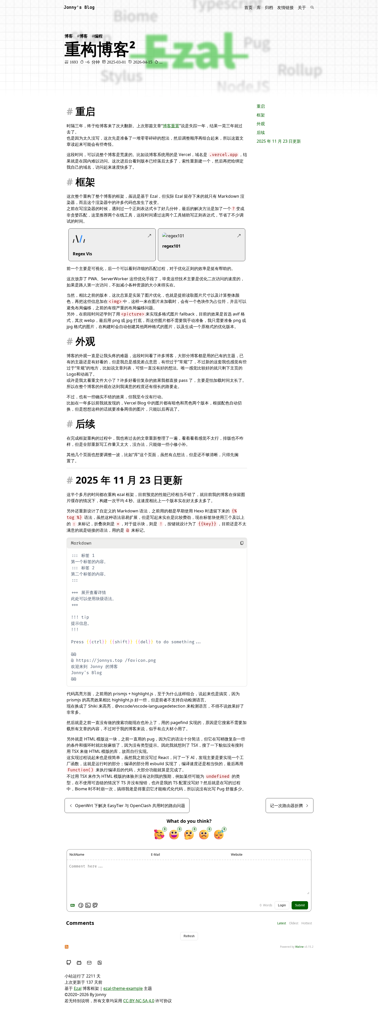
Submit (300, 905)
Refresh (189, 936)
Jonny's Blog (79, 7)
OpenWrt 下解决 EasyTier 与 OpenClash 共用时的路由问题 (130, 805)
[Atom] (99, 963)
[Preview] (95, 905)
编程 (98, 36)
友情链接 (285, 7)
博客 (69, 36)
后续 (261, 132)
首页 (248, 7)
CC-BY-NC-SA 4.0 (138, 1001)
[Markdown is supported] (73, 905)
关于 (302, 7)
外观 (261, 124)
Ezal (78, 988)
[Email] (89, 963)
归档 (269, 7)
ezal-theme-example (123, 988)
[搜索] (312, 7)
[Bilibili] (79, 963)
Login (282, 905)
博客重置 (171, 126)
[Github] (69, 963)
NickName (76, 854)
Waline (299, 946)
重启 (261, 106)
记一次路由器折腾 (286, 805)
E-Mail (155, 854)
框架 (261, 115)
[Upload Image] (88, 905)
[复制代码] (242, 543)
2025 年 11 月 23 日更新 (279, 141)
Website (236, 854)
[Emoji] (81, 905)
